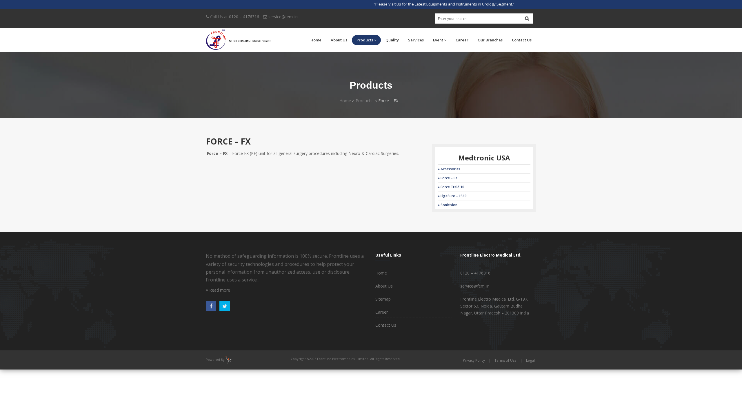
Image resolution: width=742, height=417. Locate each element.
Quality (392, 40)
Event (438, 40)
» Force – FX (447, 177)
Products (365, 40)
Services (416, 40)
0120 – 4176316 (244, 16)
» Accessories (449, 169)
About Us (339, 40)
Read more (219, 290)
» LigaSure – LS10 (452, 195)
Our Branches (490, 40)
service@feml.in (283, 16)
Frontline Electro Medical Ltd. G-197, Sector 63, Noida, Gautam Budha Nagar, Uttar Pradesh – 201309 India (494, 306)
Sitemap (383, 299)
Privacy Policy (474, 360)
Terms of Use (505, 360)
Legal (530, 360)
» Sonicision (447, 204)
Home (315, 40)
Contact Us (522, 40)
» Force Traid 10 (451, 186)
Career (462, 40)
